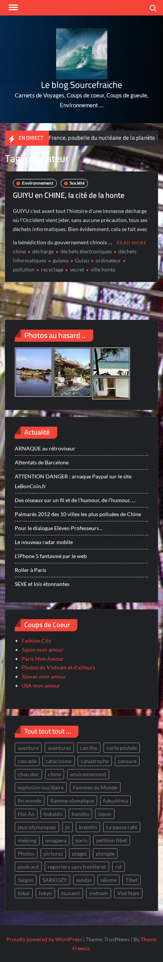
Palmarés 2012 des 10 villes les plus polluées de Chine (78, 514)
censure (127, 761)
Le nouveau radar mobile (44, 542)
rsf (118, 866)
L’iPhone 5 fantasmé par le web (51, 556)
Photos (26, 853)
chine (19, 251)
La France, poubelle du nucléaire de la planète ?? (92, 137)
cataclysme (58, 761)
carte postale (122, 748)
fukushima (115, 800)
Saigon (25, 880)
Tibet (131, 880)
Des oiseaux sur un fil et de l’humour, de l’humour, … (75, 500)
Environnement (37, 183)
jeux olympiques (37, 827)
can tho (88, 748)
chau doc (28, 774)
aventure (28, 748)
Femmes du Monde (95, 787)
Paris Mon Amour (43, 658)
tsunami (70, 893)
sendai (83, 880)
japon (104, 814)
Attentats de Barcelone (42, 462)
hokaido (53, 814)
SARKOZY (54, 880)
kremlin (88, 827)
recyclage (52, 269)
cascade (27, 761)
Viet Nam (128, 893)
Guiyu (82, 260)
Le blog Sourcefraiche (81, 84)
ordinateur (108, 260)
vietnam (98, 893)
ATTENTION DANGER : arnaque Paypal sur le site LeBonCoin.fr (73, 481)
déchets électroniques (86, 251)
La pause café (121, 827)
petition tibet (111, 840)
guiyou (61, 260)
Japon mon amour (43, 649)
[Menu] (12, 7)
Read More (132, 242)
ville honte (103, 269)
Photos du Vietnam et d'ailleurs (58, 667)
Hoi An (26, 814)
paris (81, 840)
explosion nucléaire (41, 787)
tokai (24, 893)
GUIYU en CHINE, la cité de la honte (68, 195)
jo (67, 827)
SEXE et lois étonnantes (42, 584)
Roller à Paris (30, 570)
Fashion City (36, 640)
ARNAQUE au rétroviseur (45, 448)
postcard (28, 866)
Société (77, 183)
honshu (80, 814)
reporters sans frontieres (77, 866)
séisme (108, 880)
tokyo (45, 893)
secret (77, 269)
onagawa (55, 840)
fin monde (29, 800)
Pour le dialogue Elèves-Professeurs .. (58, 528)
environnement (88, 774)
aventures (59, 748)
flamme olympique (72, 800)
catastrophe (95, 761)
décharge (43, 251)
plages (79, 853)
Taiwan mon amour (44, 676)
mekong (27, 840)
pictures (53, 853)
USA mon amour (41, 685)
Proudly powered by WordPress (44, 939)
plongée (105, 853)
